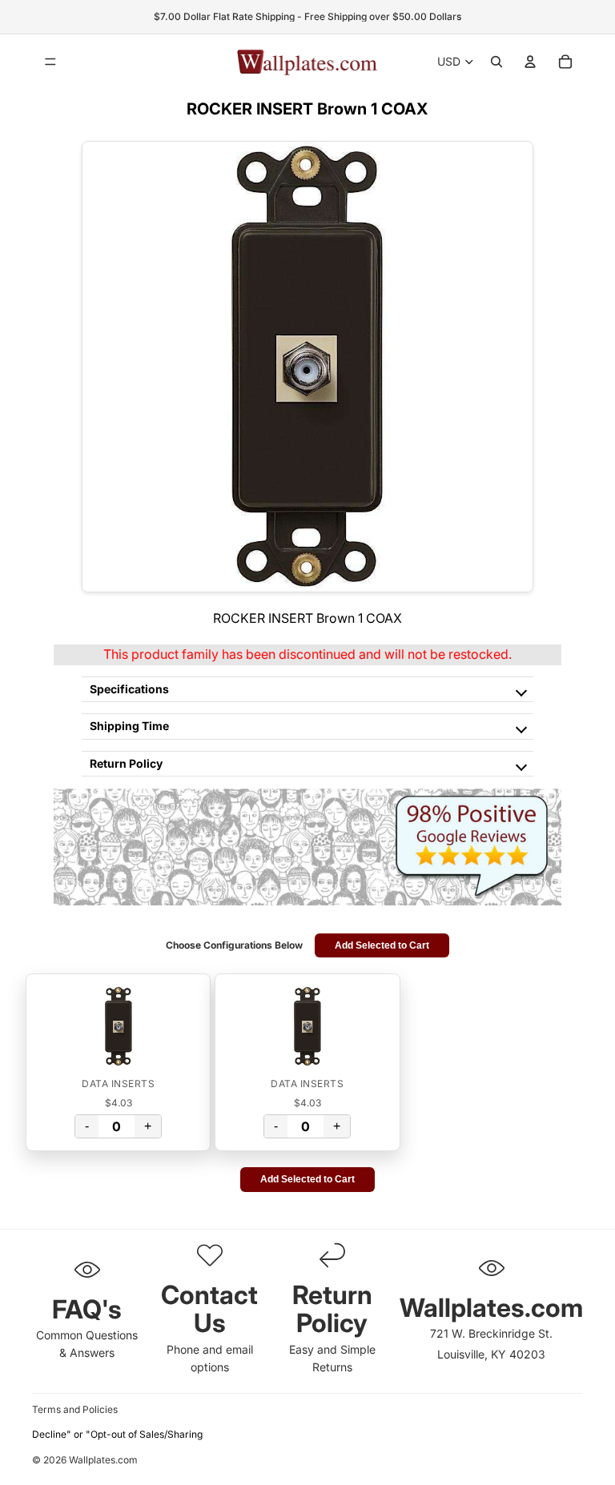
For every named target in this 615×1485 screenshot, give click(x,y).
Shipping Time (129, 725)
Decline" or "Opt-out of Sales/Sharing (117, 1434)
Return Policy (126, 763)
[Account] (530, 61)
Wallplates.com (103, 1461)
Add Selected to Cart (382, 945)
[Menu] (50, 61)
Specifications (129, 689)
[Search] (496, 61)
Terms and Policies (75, 1409)
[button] (118, 1026)
